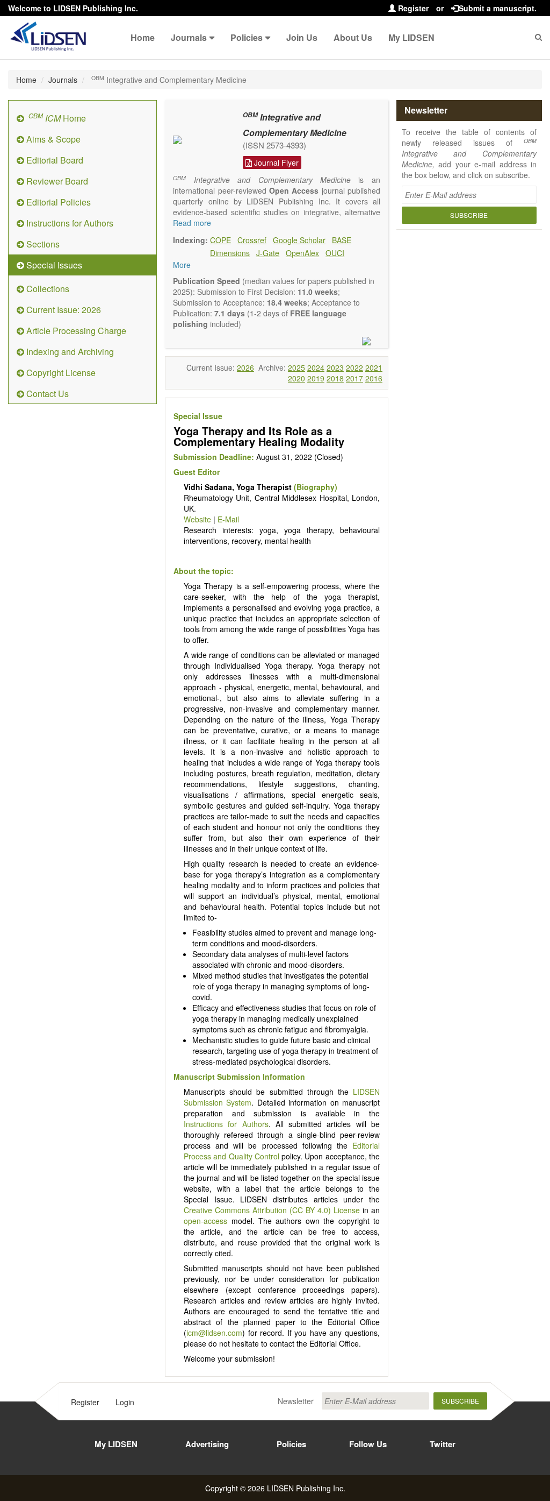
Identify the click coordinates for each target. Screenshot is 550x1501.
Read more (192, 222)
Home (143, 37)
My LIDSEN (411, 37)
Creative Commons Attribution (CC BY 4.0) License (272, 1210)
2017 (354, 378)
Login (124, 1402)
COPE (220, 240)
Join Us (301, 37)
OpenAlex (302, 252)
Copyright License (60, 372)
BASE (341, 240)
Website (197, 519)
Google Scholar (299, 240)
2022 (354, 367)
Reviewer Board (56, 181)
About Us (353, 37)
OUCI (334, 252)
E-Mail (228, 519)
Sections (42, 244)
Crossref (251, 240)
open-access (205, 1220)
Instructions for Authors (68, 223)
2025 (296, 367)
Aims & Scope (52, 139)
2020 (296, 378)
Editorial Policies (57, 202)
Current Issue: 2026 (62, 309)
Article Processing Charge (75, 330)
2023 (335, 367)
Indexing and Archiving (69, 351)
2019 (315, 378)
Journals (189, 37)
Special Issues (53, 265)
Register (412, 8)
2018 (335, 378)
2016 (373, 378)
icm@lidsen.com (214, 1332)
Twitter (442, 1444)
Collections (46, 288)
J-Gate (267, 252)
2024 (315, 367)
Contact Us (46, 393)
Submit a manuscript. (498, 8)
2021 (373, 367)
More (182, 264)
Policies (246, 37)
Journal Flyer (275, 162)
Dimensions (230, 252)
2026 (245, 367)
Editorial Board (53, 160)
